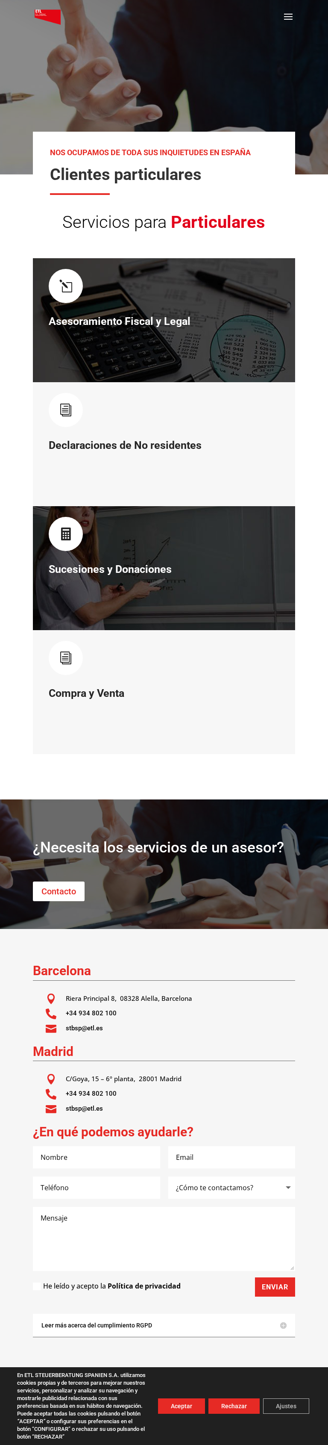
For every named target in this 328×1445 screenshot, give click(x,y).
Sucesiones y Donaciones (110, 569)
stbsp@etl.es (84, 1028)
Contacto (58, 891)
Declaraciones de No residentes (125, 445)
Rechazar (234, 1406)
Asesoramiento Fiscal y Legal (119, 321)
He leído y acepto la (112, 1286)
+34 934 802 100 (91, 1013)
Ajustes (286, 1406)
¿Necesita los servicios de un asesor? (158, 847)
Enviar (275, 1287)
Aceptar (181, 1406)
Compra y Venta (86, 693)
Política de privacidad (144, 1286)
